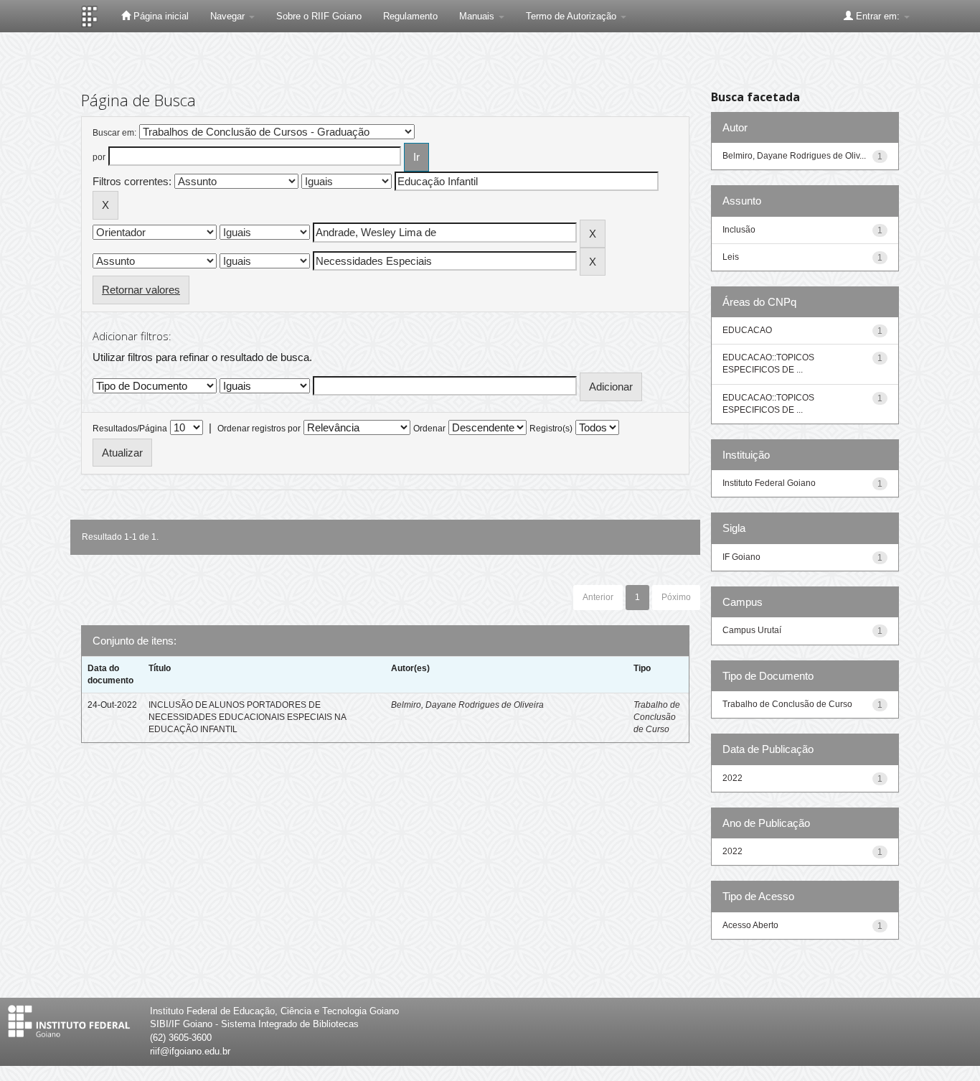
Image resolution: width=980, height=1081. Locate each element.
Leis (730, 257)
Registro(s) (551, 428)
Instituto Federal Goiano (769, 483)
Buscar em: (114, 133)
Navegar (229, 16)
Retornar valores (141, 290)
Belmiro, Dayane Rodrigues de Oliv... (794, 156)
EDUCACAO (747, 330)
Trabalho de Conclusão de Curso (656, 717)
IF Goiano (741, 557)
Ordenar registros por (259, 428)
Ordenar (429, 428)
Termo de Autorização (572, 16)
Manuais (478, 16)
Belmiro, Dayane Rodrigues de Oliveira (467, 705)
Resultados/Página (130, 428)
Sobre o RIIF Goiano (319, 16)
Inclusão (738, 230)
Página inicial (160, 16)
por (99, 157)
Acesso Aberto (750, 925)
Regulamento (410, 16)
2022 (732, 778)
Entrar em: (878, 16)
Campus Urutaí (751, 630)
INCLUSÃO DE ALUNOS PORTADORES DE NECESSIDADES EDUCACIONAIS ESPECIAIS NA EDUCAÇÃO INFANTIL (247, 717)
